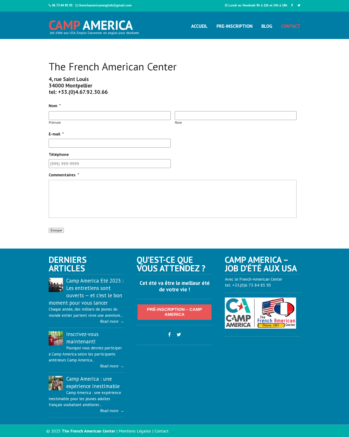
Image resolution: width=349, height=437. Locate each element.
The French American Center (88, 431)
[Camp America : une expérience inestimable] (56, 388)
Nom (178, 122)
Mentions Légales (135, 431)
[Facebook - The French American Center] (292, 5)
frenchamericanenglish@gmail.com (105, 5)
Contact (162, 431)
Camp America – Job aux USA (91, 23)
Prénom (55, 122)
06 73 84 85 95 (62, 5)
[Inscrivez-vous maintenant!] (56, 344)
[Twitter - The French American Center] (298, 5)
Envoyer (56, 230)
